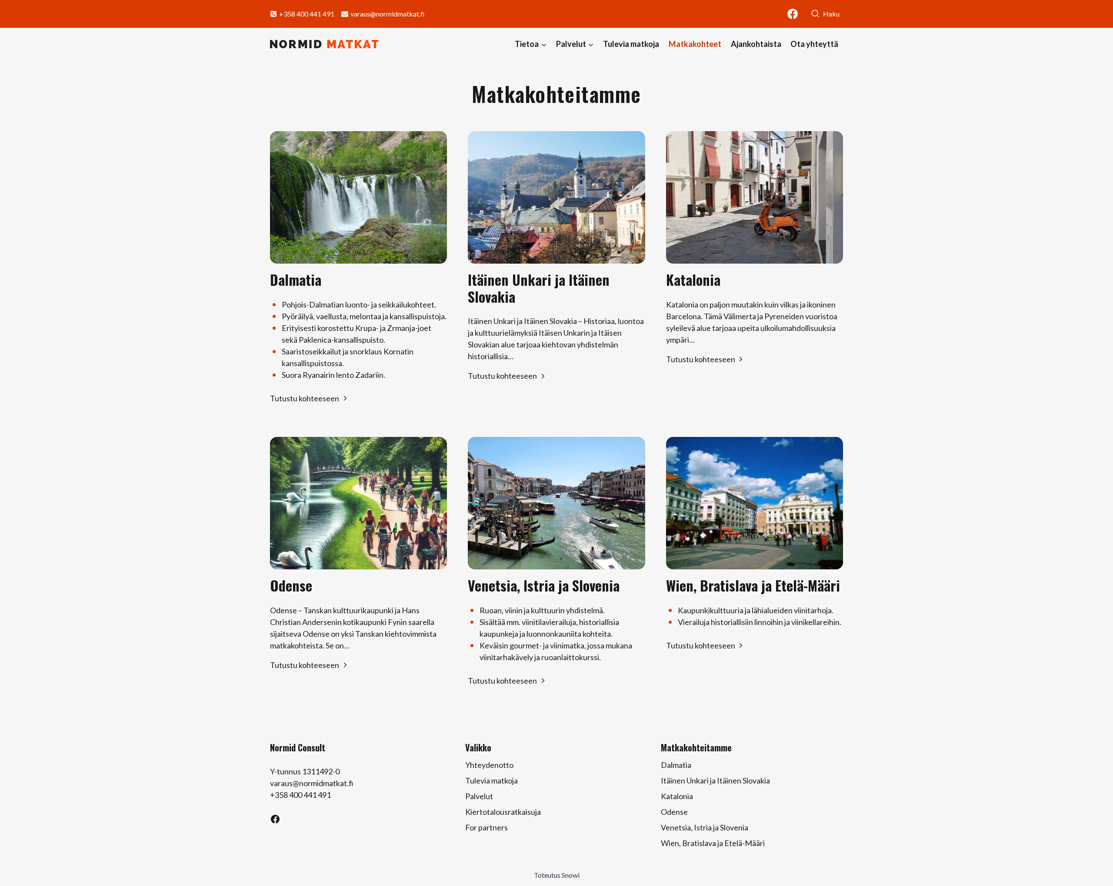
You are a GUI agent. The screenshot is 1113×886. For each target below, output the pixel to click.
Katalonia (677, 796)
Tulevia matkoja (631, 44)
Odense (674, 812)
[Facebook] (792, 13)
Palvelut (479, 796)
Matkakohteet (695, 44)
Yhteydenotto (489, 765)
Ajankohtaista (756, 44)
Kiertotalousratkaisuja (503, 812)
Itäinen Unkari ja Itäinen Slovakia (715, 780)
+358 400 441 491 (300, 795)
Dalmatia (676, 765)
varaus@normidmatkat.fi (311, 783)
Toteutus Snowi (557, 875)
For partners (486, 827)
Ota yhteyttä (814, 44)
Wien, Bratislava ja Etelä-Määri (713, 843)
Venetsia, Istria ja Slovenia (704, 827)
